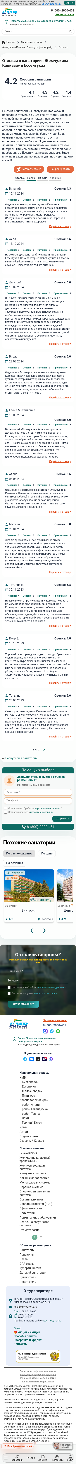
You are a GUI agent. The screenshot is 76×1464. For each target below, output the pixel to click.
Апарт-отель (28, 1282)
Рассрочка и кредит (28, 1340)
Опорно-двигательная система (35, 1193)
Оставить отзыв (31, 169)
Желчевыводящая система (32, 1167)
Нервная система (31, 1187)
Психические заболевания (38, 1217)
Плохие (42, 178)
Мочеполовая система (35, 1182)
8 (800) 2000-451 (62, 10)
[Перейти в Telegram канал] (25, 1060)
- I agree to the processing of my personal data (31, 815)
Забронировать (60, 169)
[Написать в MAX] (45, 1032)
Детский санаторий (33, 1272)
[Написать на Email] (58, 1032)
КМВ (23, 1077)
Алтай (24, 1131)
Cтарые (20, 178)
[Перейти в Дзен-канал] (38, 1060)
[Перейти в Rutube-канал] (44, 1060)
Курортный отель (31, 1268)
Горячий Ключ (32, 1122)
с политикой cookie (51, 4)
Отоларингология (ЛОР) (36, 1204)
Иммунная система (33, 1173)
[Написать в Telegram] (51, 1032)
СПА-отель (27, 1263)
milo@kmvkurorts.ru (25, 1306)
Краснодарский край (34, 1100)
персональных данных (47, 808)
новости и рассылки (41, 812)
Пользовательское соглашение (38, 1374)
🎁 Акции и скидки (27, 1332)
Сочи (25, 1118)
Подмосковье (29, 1136)
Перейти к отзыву (60, 226)
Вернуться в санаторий (21, 758)
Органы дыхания (31, 1199)
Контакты (20, 1344)
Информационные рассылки (38, 1381)
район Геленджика (35, 1109)
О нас (17, 1328)
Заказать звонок (64, 14)
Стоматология (29, 1230)
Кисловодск (30, 1082)
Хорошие (55, 178)
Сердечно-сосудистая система (34, 1223)
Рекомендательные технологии (38, 1378)
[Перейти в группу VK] (31, 1060)
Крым (23, 1127)
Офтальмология (31, 1208)
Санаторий (27, 1250)
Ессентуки (29, 1086)
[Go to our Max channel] (51, 1060)
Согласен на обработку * (35, 808)
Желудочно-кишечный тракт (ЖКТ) (35, 1159)
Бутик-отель (28, 1277)
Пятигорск (29, 1095)
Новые (31, 178)
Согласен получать (30, 812)
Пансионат (27, 1254)
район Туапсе (31, 1113)
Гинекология (28, 1153)
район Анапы (31, 1104)
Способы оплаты (25, 1336)
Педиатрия (27, 1213)
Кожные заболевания (34, 1178)
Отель (24, 1259)
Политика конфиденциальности (38, 1371)
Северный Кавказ (32, 1140)
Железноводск (32, 1091)
